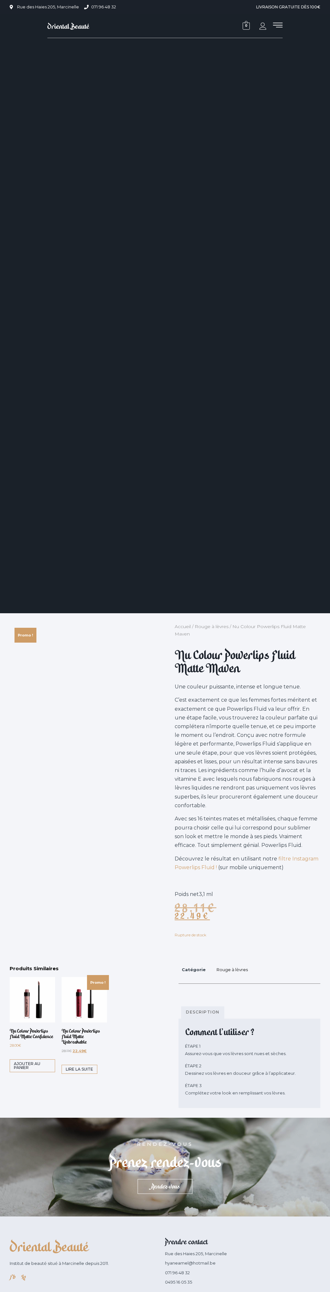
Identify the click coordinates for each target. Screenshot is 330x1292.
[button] (278, 25)
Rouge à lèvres (211, 626)
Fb (12, 1277)
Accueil (183, 626)
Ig (22, 1277)
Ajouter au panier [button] (27, 1065)
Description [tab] (202, 1012)
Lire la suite (79, 1069)
